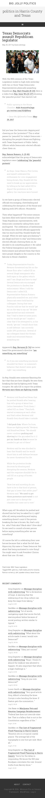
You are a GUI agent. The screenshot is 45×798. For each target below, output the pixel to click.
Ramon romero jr (8, 572)
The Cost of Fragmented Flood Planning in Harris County (25, 753)
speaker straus (24, 572)
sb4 (16, 572)
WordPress (24, 792)
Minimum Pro (25, 789)
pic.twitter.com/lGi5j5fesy (19, 110)
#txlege (30, 107)
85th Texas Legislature (19, 567)
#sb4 (18, 107)
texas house (34, 572)
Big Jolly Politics (22, 3)
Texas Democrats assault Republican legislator (17, 36)
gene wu (15, 570)
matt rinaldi (23, 570)
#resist (24, 107)
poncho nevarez (33, 570)
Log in (33, 792)
